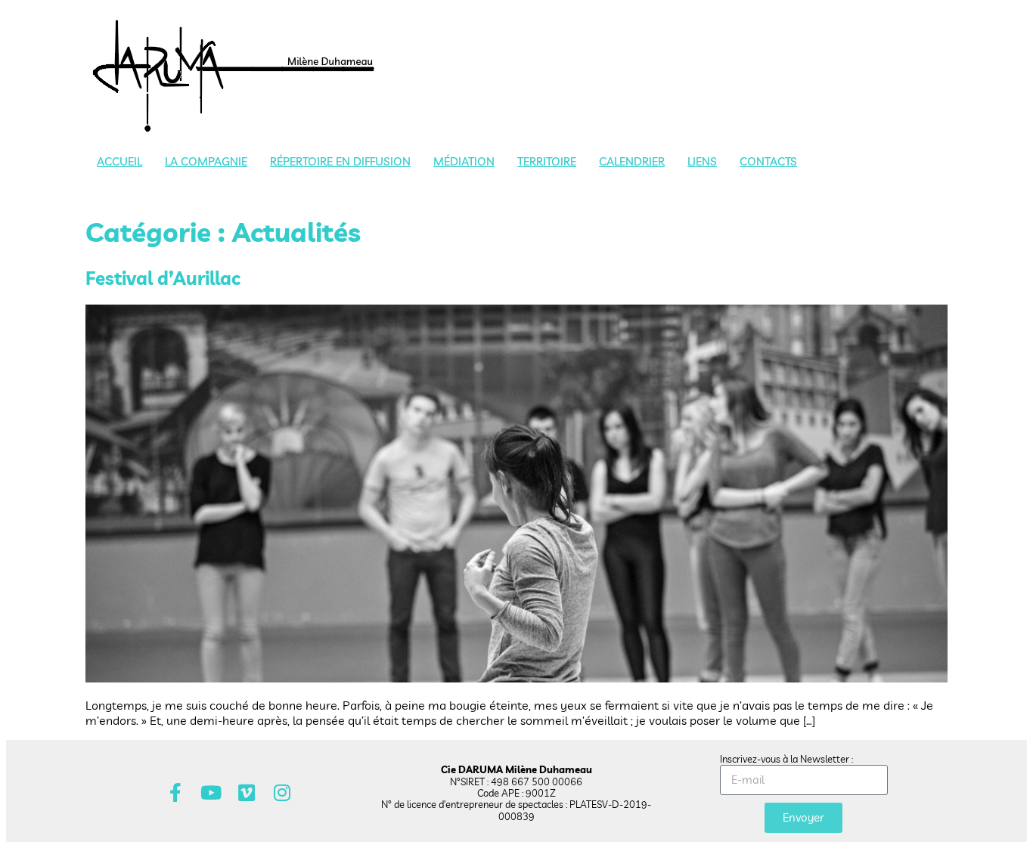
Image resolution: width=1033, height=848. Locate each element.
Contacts (768, 161)
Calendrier (632, 161)
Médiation (464, 161)
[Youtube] (211, 792)
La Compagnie (206, 161)
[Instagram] (282, 792)
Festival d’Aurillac (162, 278)
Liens (702, 161)
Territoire (546, 161)
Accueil (119, 161)
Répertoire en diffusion (340, 161)
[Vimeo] (246, 792)
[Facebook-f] (175, 792)
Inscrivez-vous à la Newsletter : (786, 759)
